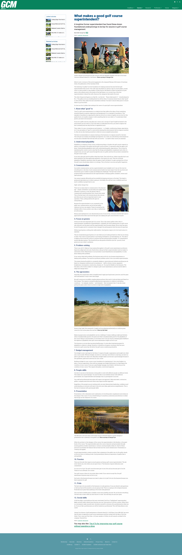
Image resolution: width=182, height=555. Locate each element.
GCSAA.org (69, 544)
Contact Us (114, 542)
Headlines (130, 8)
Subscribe (71, 542)
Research (148, 8)
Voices (167, 8)
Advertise (79, 542)
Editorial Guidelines (88, 542)
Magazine (175, 8)
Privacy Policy (99, 542)
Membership (64, 542)
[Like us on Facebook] (87, 539)
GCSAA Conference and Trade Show (102, 544)
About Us (107, 542)
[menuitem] (131, 8)
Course (139, 8)
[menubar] (153, 8)
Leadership (80, 35)
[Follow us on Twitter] (90, 539)
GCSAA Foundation (86, 544)
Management (85, 35)
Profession (157, 8)
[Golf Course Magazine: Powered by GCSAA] (9, 4)
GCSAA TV (77, 544)
